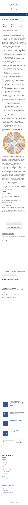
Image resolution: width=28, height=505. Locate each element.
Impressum (22, 501)
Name (3, 254)
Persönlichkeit (5, 474)
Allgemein (4, 457)
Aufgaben (4, 459)
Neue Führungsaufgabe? (15, 401)
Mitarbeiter (4, 476)
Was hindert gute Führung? (14, 223)
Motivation (5, 481)
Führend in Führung (14, 4)
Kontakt (18, 501)
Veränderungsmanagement (8, 492)
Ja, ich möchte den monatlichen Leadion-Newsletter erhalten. (14, 271)
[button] (6, 24)
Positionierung (5, 490)
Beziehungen (5, 478)
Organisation (7, 69)
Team (4, 483)
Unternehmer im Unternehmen (8, 485)
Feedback (5, 462)
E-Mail (3, 260)
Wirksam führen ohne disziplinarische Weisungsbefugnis (17, 411)
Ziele (4, 466)
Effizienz (4, 488)
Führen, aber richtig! (14, 430)
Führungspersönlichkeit (7, 468)
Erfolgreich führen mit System (16, 420)
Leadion (6, 499)
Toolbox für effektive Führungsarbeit (20, 440)
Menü (5, 14)
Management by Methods (14, 227)
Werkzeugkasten (20, 183)
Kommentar (4, 240)
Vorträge (11, 211)
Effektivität (5, 487)
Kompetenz (7, 102)
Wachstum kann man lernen (10, 20)
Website (3, 265)
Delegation (5, 461)
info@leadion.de (14, 9)
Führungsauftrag (6, 471)
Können (4, 480)
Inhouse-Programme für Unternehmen (17, 210)
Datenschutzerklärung (14, 502)
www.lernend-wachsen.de (7, 189)
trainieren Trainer (7, 213)
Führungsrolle (5, 473)
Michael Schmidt (22, 21)
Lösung (4, 464)
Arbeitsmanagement (12, 216)
